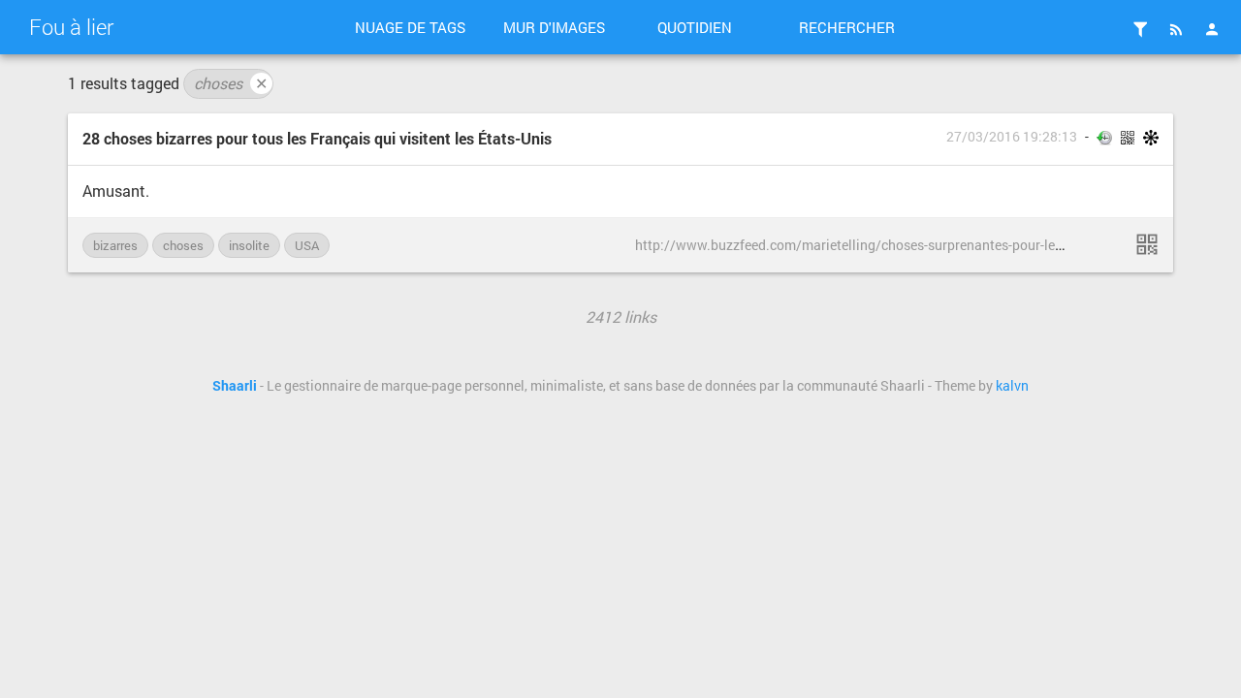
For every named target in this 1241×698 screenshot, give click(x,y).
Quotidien (694, 27)
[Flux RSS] (1176, 29)
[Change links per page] (1140, 29)
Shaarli (234, 386)
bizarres (115, 245)
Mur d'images (554, 27)
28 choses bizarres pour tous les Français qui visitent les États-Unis (317, 138)
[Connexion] (1211, 29)
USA (307, 245)
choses (231, 83)
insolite (249, 245)
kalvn (1012, 386)
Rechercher (847, 27)
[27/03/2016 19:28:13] (1147, 244)
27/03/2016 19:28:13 (1011, 136)
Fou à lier (71, 27)
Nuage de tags (410, 27)
